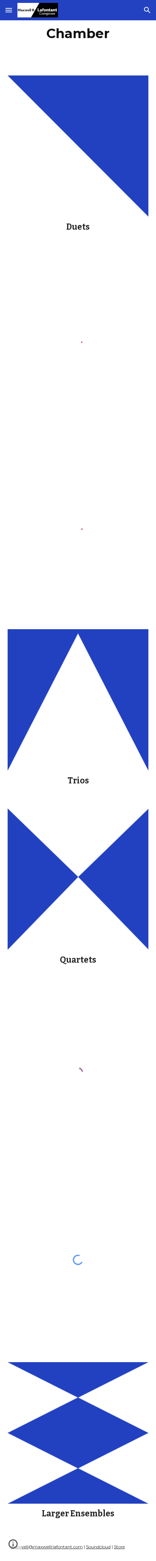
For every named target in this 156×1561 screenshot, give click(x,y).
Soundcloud (98, 1546)
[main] (78, 33)
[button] (8, 10)
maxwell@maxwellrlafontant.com (47, 1546)
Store (119, 1546)
